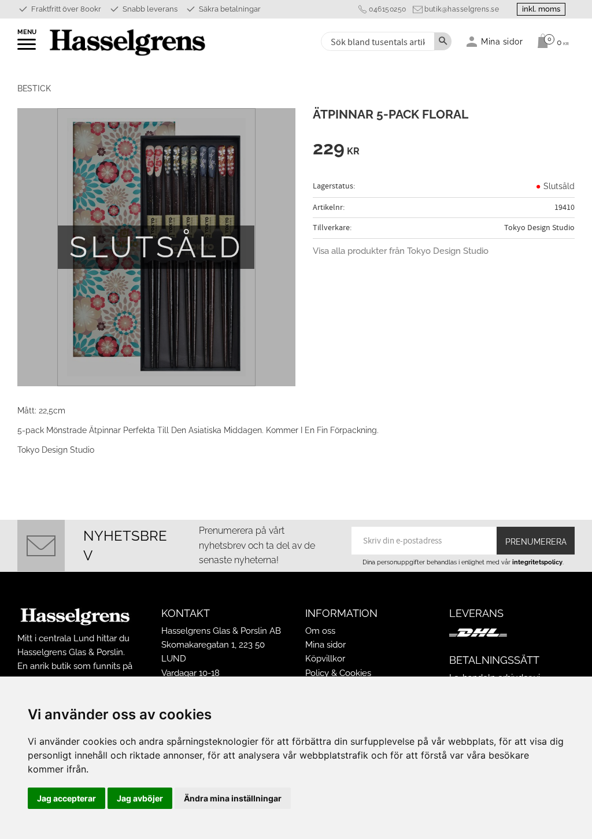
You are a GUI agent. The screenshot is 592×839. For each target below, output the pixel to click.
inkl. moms (541, 9)
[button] (27, 48)
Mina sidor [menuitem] (502, 41)
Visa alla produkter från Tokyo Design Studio (401, 251)
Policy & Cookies (338, 673)
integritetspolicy (537, 562)
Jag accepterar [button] (66, 798)
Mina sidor (325, 645)
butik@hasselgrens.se (461, 9)
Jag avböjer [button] (140, 798)
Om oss (320, 631)
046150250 (387, 9)
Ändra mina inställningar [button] (233, 798)
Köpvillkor (325, 658)
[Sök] (443, 41)
